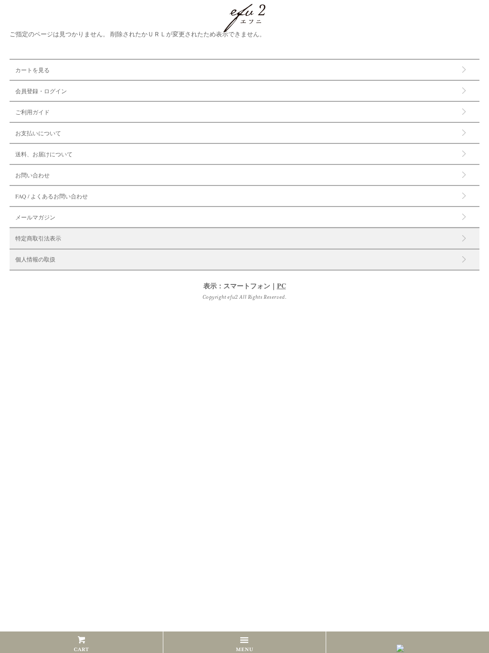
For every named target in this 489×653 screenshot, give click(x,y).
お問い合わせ (32, 175)
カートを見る (32, 70)
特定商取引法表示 (38, 238)
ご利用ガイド (32, 112)
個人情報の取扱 (35, 259)
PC (281, 286)
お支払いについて (38, 133)
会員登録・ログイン (41, 91)
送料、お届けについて (44, 154)
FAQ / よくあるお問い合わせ (51, 196)
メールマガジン (35, 217)
